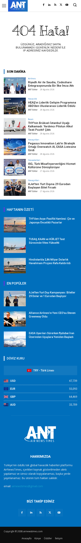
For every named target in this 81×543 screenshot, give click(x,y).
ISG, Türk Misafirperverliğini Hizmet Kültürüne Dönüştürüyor (52, 165)
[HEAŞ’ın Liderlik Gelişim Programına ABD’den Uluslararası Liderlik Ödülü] (15, 106)
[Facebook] (44, 5)
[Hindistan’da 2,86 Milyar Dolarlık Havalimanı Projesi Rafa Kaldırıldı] (15, 265)
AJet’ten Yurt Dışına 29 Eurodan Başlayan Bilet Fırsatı (49, 185)
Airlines (32, 78)
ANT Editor (32, 89)
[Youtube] (67, 5)
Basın (30, 119)
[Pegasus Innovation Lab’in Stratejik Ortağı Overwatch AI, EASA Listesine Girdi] (15, 146)
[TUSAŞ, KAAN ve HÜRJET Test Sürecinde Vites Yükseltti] (15, 245)
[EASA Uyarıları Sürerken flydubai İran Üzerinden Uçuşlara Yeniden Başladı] (15, 339)
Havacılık (32, 99)
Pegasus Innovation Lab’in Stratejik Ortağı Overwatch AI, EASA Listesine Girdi (52, 147)
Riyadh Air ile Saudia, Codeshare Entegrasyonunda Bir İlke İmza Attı (51, 84)
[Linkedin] (49, 5)
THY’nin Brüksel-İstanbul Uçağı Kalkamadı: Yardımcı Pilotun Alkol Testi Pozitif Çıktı (50, 126)
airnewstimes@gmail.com (27, 486)
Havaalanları (34, 160)
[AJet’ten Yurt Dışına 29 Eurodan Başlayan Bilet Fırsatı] (15, 187)
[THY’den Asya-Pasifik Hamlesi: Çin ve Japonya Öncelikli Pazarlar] (15, 225)
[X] (61, 5)
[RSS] (55, 5)
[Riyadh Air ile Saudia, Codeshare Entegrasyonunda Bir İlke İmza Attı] (15, 85)
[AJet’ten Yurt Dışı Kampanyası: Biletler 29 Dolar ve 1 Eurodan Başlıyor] (15, 298)
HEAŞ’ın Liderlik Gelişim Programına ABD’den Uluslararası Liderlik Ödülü (52, 104)
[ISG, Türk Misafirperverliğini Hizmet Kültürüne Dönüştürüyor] (15, 167)
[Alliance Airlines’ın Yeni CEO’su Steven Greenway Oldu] (15, 319)
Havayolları (33, 139)
